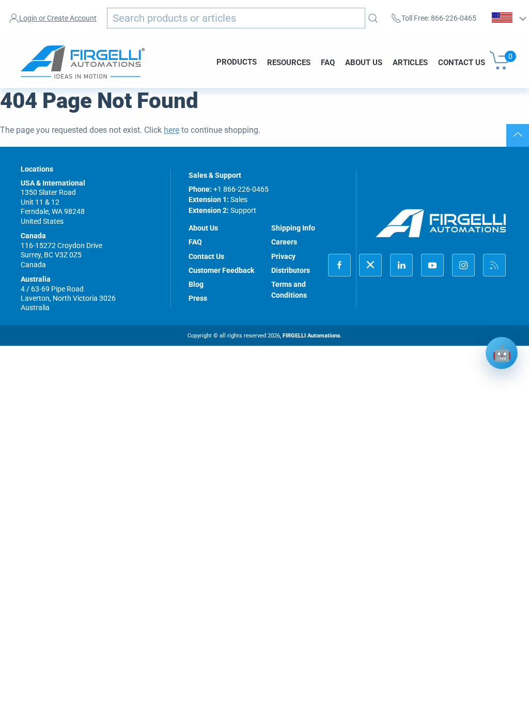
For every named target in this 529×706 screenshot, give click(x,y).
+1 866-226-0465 (241, 189)
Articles (410, 62)
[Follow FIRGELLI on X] (370, 265)
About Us (363, 62)
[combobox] (236, 18)
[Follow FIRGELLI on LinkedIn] (401, 265)
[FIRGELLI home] (441, 223)
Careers (284, 242)
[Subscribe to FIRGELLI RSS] (494, 265)
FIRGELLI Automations (311, 335)
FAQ (328, 62)
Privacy (283, 256)
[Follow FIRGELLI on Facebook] (339, 265)
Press (198, 298)
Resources (288, 62)
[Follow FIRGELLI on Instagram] (463, 265)
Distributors (290, 270)
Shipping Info (293, 228)
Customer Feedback (221, 270)
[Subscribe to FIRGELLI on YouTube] (432, 265)
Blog (196, 284)
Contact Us (461, 62)
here (171, 130)
